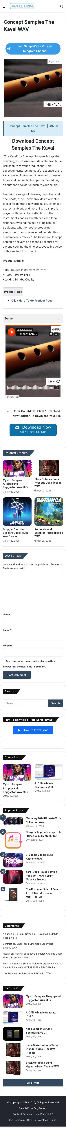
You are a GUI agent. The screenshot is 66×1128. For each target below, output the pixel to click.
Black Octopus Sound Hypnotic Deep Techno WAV (48, 483)
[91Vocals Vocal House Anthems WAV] (13, 860)
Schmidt (7, 943)
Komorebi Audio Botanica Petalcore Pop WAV (48, 533)
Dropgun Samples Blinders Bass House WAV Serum (15, 533)
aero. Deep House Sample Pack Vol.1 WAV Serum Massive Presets (41, 875)
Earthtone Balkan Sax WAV (36, 973)
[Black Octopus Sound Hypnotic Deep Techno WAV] (48, 468)
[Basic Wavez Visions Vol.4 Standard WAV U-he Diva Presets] (13, 1050)
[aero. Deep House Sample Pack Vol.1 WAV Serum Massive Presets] (13, 877)
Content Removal (22, 1114)
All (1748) (33, 1082)
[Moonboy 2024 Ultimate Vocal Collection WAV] (13, 821)
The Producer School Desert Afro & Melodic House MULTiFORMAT (43, 893)
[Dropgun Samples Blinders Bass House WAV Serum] (17, 511)
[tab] (13, 291)
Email (7, 629)
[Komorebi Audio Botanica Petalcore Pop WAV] (48, 511)
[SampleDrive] (22, 6)
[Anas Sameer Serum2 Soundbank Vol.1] (13, 1034)
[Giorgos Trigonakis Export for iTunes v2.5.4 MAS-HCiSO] (13, 840)
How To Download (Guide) (42, 1119)
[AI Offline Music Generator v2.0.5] (49, 772)
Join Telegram (17, 1119)
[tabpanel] (33, 300)
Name (7, 614)
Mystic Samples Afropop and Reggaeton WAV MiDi (15, 484)
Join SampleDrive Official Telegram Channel (35, 48)
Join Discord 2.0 (44, 1114)
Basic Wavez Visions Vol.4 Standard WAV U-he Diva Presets (42, 1049)
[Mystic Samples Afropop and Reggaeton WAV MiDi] (17, 468)
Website (7, 645)
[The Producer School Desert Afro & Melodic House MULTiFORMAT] (13, 894)
